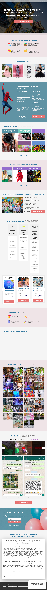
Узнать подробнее (38, 211)
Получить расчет (38, 116)
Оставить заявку (23, 21)
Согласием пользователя (15, 525)
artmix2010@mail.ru (33, 439)
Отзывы (27, 1)
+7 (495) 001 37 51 (42, 1)
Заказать (8, 301)
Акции (21, 1)
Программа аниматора (13, 1)
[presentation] (3, 71)
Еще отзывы (23, 502)
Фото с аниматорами (34, 234)
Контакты (34, 1)
